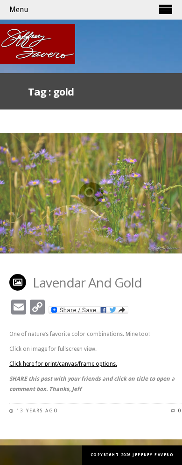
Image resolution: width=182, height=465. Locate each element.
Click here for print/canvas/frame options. (63, 364)
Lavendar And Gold (87, 282)
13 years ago (37, 410)
